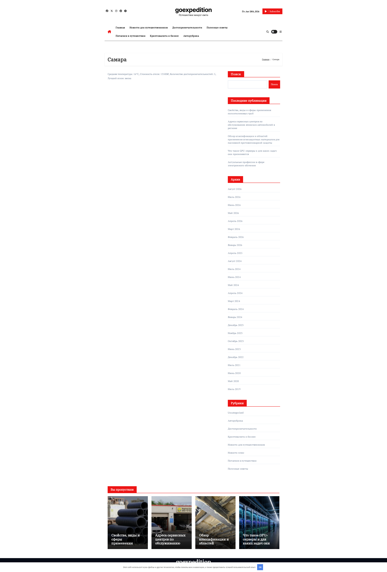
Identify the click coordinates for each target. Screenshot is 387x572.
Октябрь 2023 (236, 341)
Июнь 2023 (234, 349)
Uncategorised (236, 412)
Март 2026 (234, 229)
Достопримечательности (187, 27)
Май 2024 (233, 285)
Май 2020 (233, 381)
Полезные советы (217, 27)
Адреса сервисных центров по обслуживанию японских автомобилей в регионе (251, 125)
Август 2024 (235, 261)
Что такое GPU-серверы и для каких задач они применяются (256, 541)
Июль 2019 (234, 389)
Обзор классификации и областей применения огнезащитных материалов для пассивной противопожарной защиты (254, 139)
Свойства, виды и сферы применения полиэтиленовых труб (249, 111)
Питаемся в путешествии (130, 35)
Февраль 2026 (236, 237)
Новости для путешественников (149, 27)
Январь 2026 (235, 245)
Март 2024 (234, 301)
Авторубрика (191, 35)
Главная (120, 27)
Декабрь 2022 (236, 357)
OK (260, 567)
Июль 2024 (234, 269)
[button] (281, 32)
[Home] (109, 31)
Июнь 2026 (234, 205)
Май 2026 (233, 213)
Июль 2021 (234, 365)
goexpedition (193, 9)
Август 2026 (235, 189)
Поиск (236, 74)
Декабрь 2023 (236, 325)
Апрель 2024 (235, 293)
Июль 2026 (234, 197)
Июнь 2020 (234, 373)
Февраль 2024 (236, 309)
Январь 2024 (235, 317)
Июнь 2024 (234, 277)
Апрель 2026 (235, 221)
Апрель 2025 (235, 253)
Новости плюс (236, 452)
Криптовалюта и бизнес (164, 35)
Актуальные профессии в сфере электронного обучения (246, 163)
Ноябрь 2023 (235, 333)
